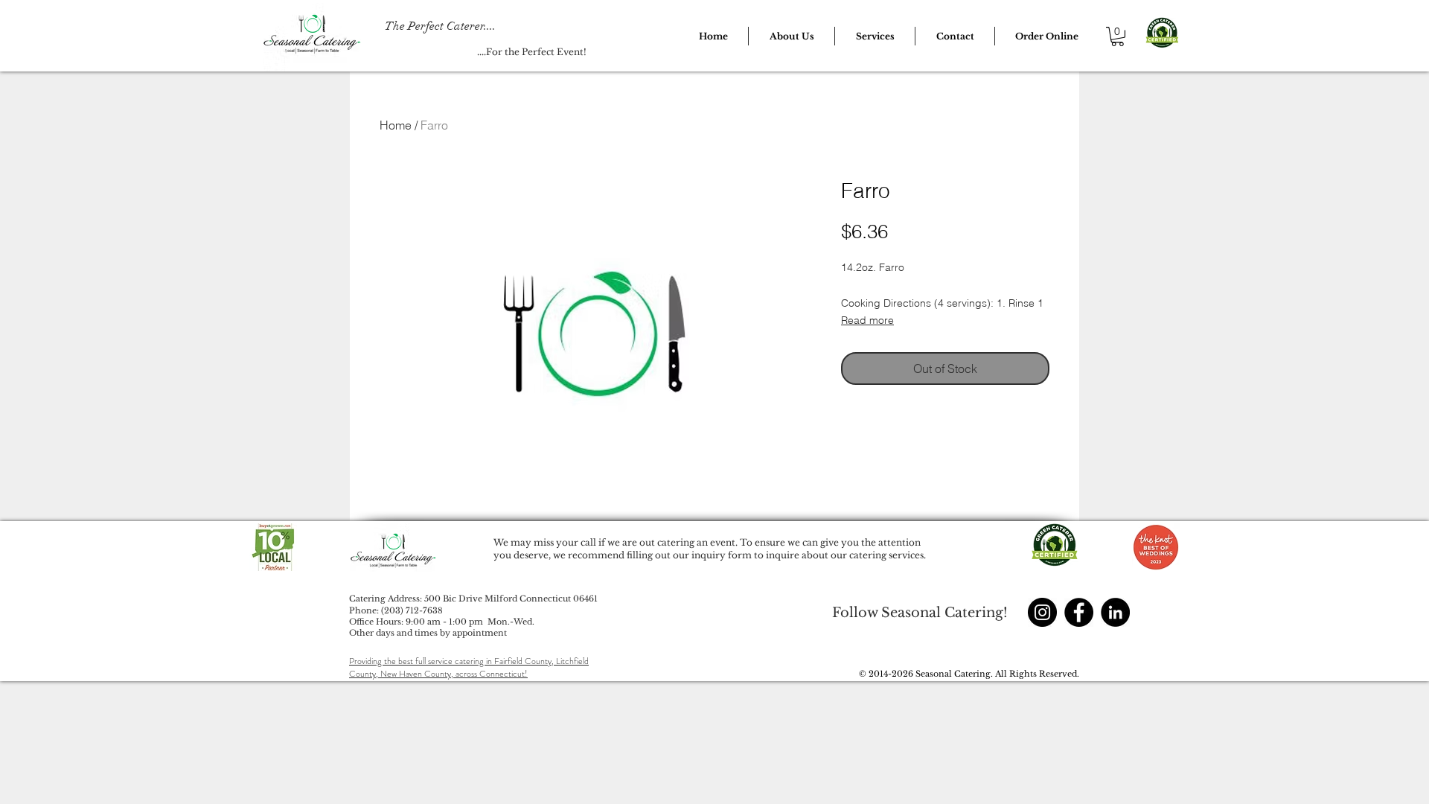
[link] (1117, 36)
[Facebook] (1078, 612)
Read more (867, 320)
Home (396, 125)
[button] (791, 36)
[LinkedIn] (1115, 612)
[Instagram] (1042, 612)
